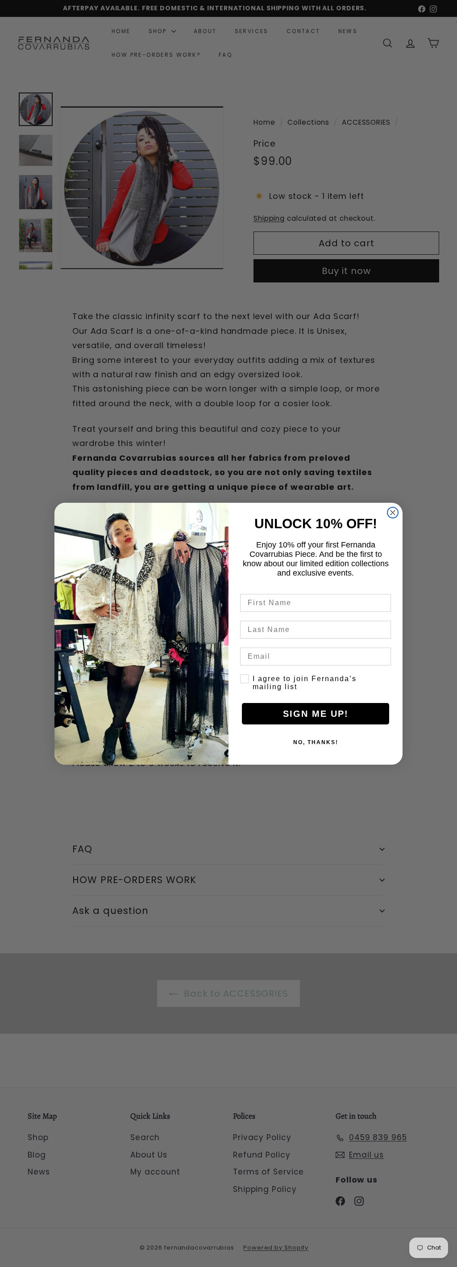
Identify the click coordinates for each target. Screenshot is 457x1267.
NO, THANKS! (315, 742)
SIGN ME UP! (316, 714)
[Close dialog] (392, 512)
